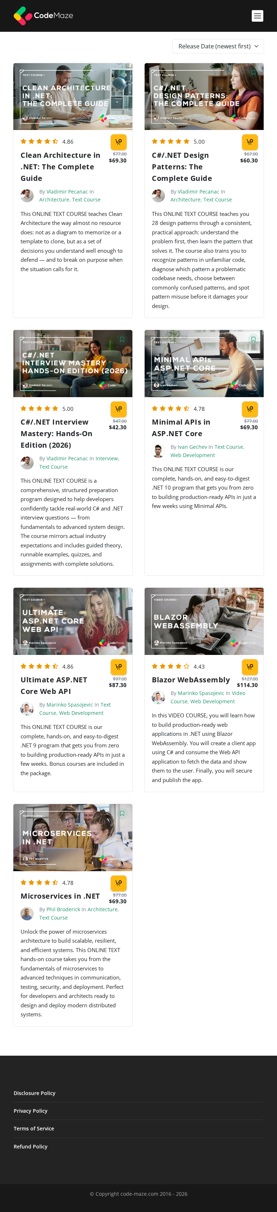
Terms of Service (34, 1128)
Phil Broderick (63, 909)
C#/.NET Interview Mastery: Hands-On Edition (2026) (57, 433)
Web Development (193, 455)
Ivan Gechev (192, 446)
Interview (107, 458)
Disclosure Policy (35, 1093)
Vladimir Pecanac (67, 191)
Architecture (54, 199)
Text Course (86, 199)
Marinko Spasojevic (70, 704)
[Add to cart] (119, 142)
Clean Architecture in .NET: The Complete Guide (61, 166)
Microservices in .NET (60, 896)
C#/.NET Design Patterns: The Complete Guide (182, 166)
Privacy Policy (31, 1110)
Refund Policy (31, 1146)
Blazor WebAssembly (191, 680)
